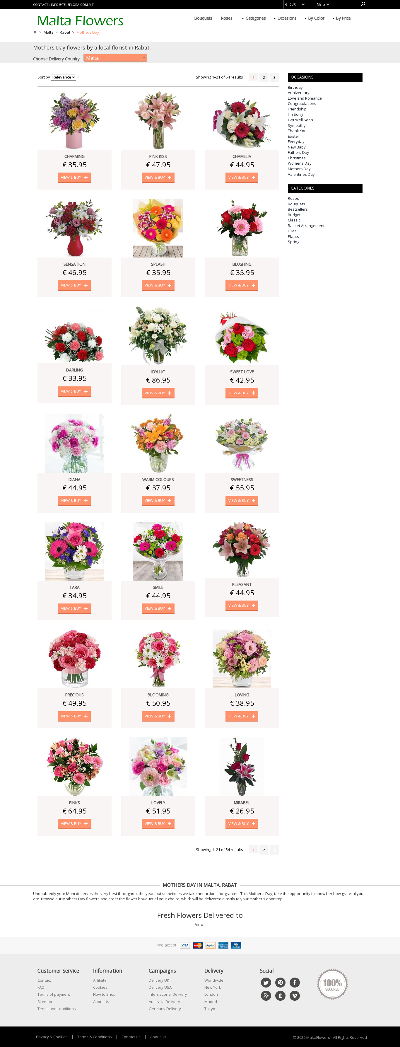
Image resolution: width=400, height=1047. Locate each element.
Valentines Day (301, 174)
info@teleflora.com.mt (72, 4)
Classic (294, 220)
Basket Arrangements (307, 225)
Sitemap (44, 1001)
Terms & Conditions (94, 1036)
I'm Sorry (295, 114)
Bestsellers (298, 209)
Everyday (296, 141)
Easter (293, 136)
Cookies (100, 987)
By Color (316, 18)
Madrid (210, 1001)
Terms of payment (53, 994)
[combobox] (115, 58)
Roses (227, 18)
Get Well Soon (300, 119)
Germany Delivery (165, 1008)
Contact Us (131, 1036)
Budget (294, 214)
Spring (293, 241)
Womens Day (300, 163)
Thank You (297, 130)
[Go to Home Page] (35, 32)
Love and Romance (305, 98)
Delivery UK (159, 980)
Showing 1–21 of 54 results (219, 77)
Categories (256, 18)
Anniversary (299, 92)
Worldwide (213, 980)
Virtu (199, 924)
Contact (44, 980)
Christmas (297, 158)
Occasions (287, 18)
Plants (293, 236)
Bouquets (203, 18)
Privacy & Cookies (52, 1036)
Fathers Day (298, 152)
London (211, 994)
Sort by (43, 77)
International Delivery (168, 994)
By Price (343, 18)
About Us (101, 1001)
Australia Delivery (164, 1001)
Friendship (297, 109)
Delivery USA (160, 987)
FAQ (41, 987)
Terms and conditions (56, 1008)
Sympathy (297, 125)
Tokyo (209, 1008)
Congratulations (302, 103)
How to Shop (104, 994)
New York (212, 987)
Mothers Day (299, 168)
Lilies (292, 230)
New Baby (297, 147)
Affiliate (100, 980)
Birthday (295, 87)
